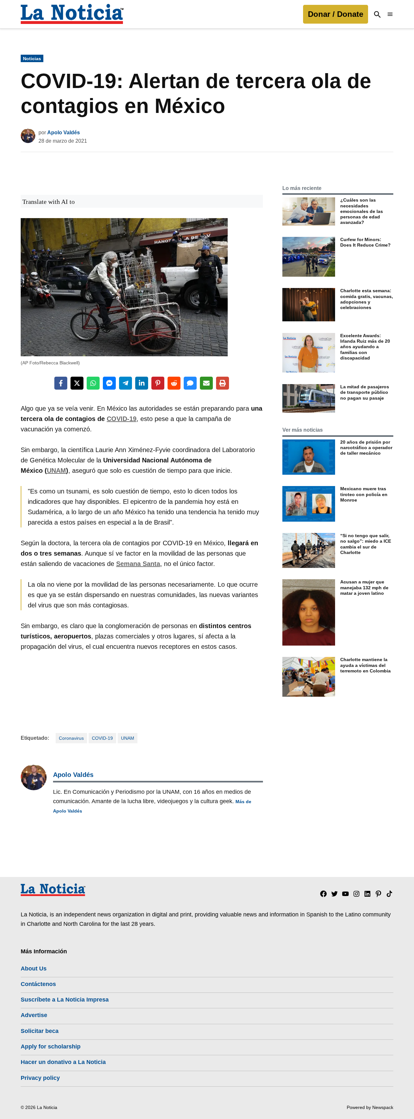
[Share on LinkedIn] (141, 383)
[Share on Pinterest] (157, 383)
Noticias (32, 58)
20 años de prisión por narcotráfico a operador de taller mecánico (366, 447)
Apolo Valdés (63, 132)
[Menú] (390, 14)
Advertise (34, 1015)
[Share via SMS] (190, 383)
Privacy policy (40, 1078)
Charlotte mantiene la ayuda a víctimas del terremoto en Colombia (365, 665)
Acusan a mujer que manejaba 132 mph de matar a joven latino (364, 587)
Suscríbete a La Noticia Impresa (65, 999)
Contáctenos (38, 984)
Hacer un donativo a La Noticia (63, 1062)
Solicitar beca (40, 1031)
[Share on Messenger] (109, 383)
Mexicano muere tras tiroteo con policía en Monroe (363, 494)
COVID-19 (121, 418)
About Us (34, 968)
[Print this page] (222, 383)
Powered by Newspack (370, 1107)
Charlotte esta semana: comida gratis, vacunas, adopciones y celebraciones (366, 299)
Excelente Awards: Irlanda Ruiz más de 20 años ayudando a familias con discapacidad (365, 346)
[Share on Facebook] (60, 383)
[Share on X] (77, 383)
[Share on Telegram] (125, 383)
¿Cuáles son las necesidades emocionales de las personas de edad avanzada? (361, 211)
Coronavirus (71, 738)
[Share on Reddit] (174, 383)
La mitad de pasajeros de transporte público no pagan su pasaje (364, 392)
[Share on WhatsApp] (93, 383)
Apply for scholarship (51, 1046)
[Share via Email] (206, 383)
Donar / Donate (335, 14)
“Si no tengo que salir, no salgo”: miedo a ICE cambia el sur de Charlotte (365, 544)
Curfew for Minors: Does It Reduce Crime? (365, 242)
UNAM (56, 470)
